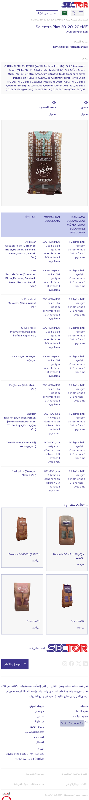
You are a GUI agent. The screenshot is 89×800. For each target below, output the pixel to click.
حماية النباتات (80, 716)
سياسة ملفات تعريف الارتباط (29, 784)
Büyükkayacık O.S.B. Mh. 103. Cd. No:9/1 (24, 756)
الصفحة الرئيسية (80, 19)
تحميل (52, 114)
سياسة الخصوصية (34, 773)
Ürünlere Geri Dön (77, 31)
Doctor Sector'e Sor (72, 723)
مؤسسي (39, 711)
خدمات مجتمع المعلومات (74, 773)
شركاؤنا (39, 721)
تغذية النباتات (81, 711)
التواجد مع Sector (34, 732)
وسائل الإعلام (37, 726)
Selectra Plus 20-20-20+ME (47, 19)
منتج (68, 19)
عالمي (40, 716)
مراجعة (36, 560)
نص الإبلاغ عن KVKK (77, 784)
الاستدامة (39, 737)
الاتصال (40, 742)
